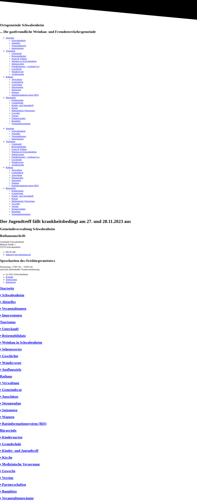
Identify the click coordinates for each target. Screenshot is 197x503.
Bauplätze (16, 121)
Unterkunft (16, 53)
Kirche (15, 108)
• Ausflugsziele (10, 369)
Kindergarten (18, 100)
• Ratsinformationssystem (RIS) (23, 424)
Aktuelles (16, 43)
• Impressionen (11, 315)
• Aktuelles (8, 302)
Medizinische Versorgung (23, 110)
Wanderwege (18, 71)
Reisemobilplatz (19, 56)
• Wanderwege (10, 363)
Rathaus (9, 77)
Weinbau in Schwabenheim (24, 61)
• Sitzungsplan (10, 403)
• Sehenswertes (11, 349)
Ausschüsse (17, 84)
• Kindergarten (11, 437)
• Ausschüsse (9, 396)
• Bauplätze (8, 491)
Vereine (15, 116)
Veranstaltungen (19, 45)
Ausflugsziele (18, 74)
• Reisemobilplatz (13, 335)
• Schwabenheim (12, 295)
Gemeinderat (17, 82)
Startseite (10, 38)
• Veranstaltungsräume (17, 498)
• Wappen (7, 417)
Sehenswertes (18, 64)
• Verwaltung (9, 383)
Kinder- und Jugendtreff (22, 105)
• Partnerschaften (13, 484)
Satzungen (16, 90)
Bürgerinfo (11, 97)
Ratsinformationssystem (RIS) (25, 95)
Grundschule (17, 103)
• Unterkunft (9, 329)
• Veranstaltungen (13, 308)
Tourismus (10, 51)
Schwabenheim (19, 40)
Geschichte (17, 69)
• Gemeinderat (11, 390)
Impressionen (18, 48)
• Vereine (6, 478)
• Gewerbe (7, 471)
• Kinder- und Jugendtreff (19, 450)
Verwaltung (17, 79)
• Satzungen (8, 410)
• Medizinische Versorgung (20, 464)
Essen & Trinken (19, 58)
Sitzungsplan (17, 87)
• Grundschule (10, 444)
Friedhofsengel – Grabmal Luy (26, 66)
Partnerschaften (19, 118)
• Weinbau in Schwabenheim (21, 342)
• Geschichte (9, 356)
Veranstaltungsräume (21, 123)
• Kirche (6, 457)
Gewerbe (16, 113)
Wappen (15, 92)
